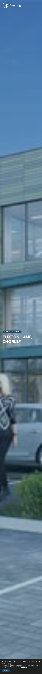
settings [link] (24, 667)
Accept (6, 670)
